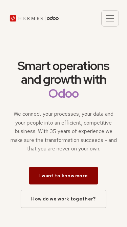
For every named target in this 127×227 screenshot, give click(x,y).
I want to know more (63, 176)
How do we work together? (63, 199)
